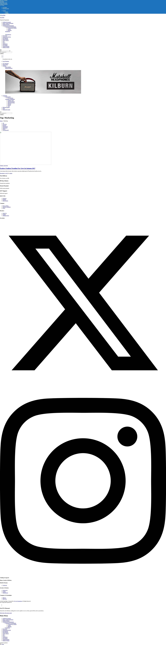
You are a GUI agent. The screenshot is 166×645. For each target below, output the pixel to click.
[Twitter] (83, 385)
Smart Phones (5, 632)
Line (3, 41)
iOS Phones (5, 45)
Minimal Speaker (6, 107)
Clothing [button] (4, 65)
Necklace (4, 198)
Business (4, 125)
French (6, 11)
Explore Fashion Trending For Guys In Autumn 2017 (17, 168)
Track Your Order (3, 2)
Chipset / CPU (11, 100)
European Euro (6, 8)
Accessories (5, 43)
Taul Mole (2, 17)
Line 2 (4, 42)
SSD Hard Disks (11, 102)
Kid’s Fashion (8, 67)
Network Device (11, 101)
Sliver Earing (5, 200)
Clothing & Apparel (7, 22)
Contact (4, 214)
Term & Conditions (7, 207)
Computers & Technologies (8, 622)
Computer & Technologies (10, 623)
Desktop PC (5, 590)
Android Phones (6, 46)
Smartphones (5, 592)
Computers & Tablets (12, 28)
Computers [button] (5, 95)
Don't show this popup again (6, 613)
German (6, 13)
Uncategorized (6, 130)
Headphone (7, 31)
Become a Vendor (3, 0)
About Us (5, 213)
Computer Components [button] (10, 99)
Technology (5, 127)
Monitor (9, 103)
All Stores (2, 1)
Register (7, 61)
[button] (2, 644)
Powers (9, 105)
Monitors (9, 30)
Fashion (1, 165)
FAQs (4, 208)
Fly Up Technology (18, 601)
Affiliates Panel (6, 215)
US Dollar (5, 7)
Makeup (4, 597)
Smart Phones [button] (5, 39)
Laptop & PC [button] (8, 96)
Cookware (5, 585)
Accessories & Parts (7, 36)
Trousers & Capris (6, 109)
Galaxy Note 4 (6, 40)
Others (4, 129)
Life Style (5, 124)
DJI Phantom (5, 38)
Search (2, 53)
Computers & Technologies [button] (8, 25)
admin (11, 173)
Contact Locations (3, 4)
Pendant (4, 199)
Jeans (4, 108)
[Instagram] (83, 575)
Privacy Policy (6, 205)
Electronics (5, 35)
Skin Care (5, 599)
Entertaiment (5, 126)
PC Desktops (10, 98)
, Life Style (5, 165)
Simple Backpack (8, 68)
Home (1, 121)
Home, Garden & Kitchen (8, 23)
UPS (9, 106)
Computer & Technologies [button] (10, 26)
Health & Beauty (6, 24)
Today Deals (5, 64)
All (3, 123)
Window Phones (6, 47)
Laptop (9, 29)
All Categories (5, 63)
